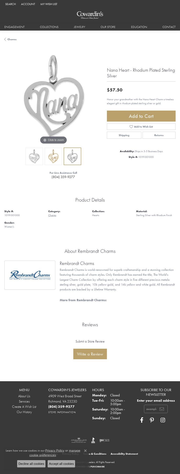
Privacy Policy (54, 450)
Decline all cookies (31, 463)
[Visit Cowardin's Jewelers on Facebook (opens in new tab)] (142, 420)
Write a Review (90, 354)
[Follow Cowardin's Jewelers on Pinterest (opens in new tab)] (152, 420)
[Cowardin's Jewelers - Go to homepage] (90, 15)
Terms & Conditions (94, 454)
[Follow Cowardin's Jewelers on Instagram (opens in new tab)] (162, 420)
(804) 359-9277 (63, 177)
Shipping (124, 135)
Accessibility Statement (124, 454)
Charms (11, 39)
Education (139, 27)
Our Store (108, 27)
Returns (159, 135)
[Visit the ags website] (79, 440)
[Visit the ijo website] (104, 440)
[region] (53, 96)
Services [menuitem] (24, 401)
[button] (10, 4)
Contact (169, 27)
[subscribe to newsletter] (161, 409)
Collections (49, 27)
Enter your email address (156, 400)
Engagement (14, 27)
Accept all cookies (61, 463)
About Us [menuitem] (24, 396)
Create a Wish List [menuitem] (24, 406)
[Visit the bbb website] (93, 440)
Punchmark (97, 466)
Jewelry (79, 27)
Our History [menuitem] (24, 412)
